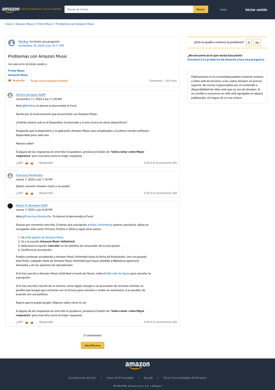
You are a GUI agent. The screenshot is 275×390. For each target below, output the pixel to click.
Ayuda (148, 377)
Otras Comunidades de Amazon (185, 377)
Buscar (201, 9)
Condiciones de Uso (82, 377)
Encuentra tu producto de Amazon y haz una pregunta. (226, 59)
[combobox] (136, 9)
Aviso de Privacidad (120, 377)
